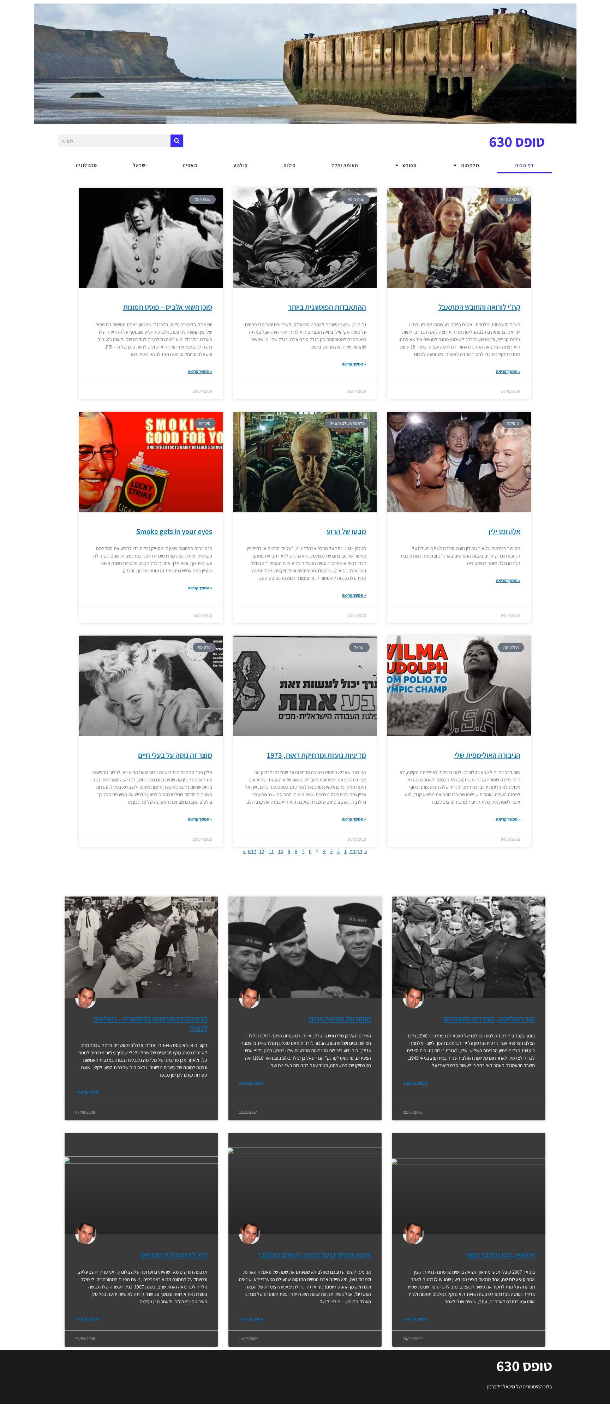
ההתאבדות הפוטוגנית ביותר (327, 307)
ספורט (410, 165)
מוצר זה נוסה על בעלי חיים (175, 755)
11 (271, 851)
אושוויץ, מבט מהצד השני (500, 1254)
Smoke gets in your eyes (174, 531)
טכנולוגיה (86, 165)
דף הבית (524, 165)
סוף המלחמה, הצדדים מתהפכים (489, 1018)
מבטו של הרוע (346, 531)
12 (261, 851)
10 (280, 851)
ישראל (140, 165)
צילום (289, 165)
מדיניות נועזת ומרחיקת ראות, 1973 (316, 755)
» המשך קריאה (87, 1092)
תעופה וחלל (344, 165)
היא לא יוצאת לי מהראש (174, 1254)
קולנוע (240, 165)
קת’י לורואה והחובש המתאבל (479, 307)
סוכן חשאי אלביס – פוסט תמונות (167, 307)
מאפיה (190, 165)
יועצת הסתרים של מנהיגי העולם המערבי (315, 1254)
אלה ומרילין (504, 531)
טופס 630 (517, 141)
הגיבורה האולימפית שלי (487, 755)
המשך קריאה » (200, 371)
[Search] (177, 141)
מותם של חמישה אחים (340, 1018)
